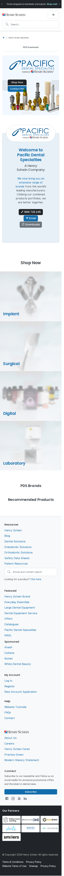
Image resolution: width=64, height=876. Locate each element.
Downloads (32, 224)
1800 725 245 (32, 212)
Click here (36, 579)
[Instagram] (13, 798)
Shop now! (52, 4)
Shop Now (17, 82)
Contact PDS (17, 88)
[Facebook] (6, 798)
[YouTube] (19, 798)
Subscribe (31, 791)
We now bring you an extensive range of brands (30, 182)
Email (32, 218)
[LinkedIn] (25, 798)
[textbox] (31, 24)
